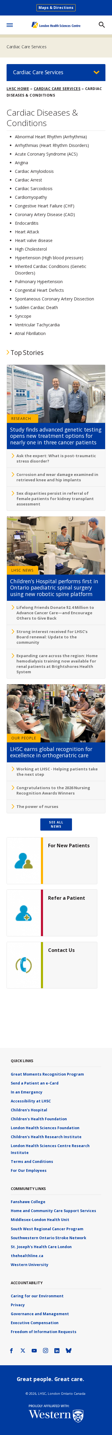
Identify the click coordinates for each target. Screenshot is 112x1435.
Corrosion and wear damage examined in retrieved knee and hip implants (57, 477)
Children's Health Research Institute (46, 1136)
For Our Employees (29, 1170)
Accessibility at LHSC (31, 1101)
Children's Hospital (29, 1110)
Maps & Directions (56, 7)
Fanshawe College (28, 1201)
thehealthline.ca (27, 1255)
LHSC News (22, 570)
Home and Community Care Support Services (53, 1210)
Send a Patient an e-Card (35, 1083)
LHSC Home (18, 88)
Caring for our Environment (37, 1296)
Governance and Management (40, 1313)
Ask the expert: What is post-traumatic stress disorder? (56, 458)
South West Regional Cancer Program (47, 1228)
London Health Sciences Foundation (45, 1127)
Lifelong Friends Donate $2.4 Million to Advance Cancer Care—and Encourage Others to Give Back (55, 613)
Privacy (18, 1304)
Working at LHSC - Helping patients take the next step (57, 771)
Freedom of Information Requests (43, 1331)
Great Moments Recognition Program (47, 1074)
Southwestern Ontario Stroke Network (48, 1237)
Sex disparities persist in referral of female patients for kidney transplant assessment (55, 499)
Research (21, 418)
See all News (56, 824)
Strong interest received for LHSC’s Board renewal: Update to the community (52, 637)
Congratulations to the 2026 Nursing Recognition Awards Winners (53, 790)
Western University (29, 1264)
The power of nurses (37, 806)
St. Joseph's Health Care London (41, 1246)
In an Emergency (26, 1092)
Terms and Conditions (32, 1161)
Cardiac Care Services (27, 46)
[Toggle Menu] (9, 23)
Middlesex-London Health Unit (40, 1219)
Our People (23, 738)
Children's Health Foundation (39, 1118)
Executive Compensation (35, 1322)
